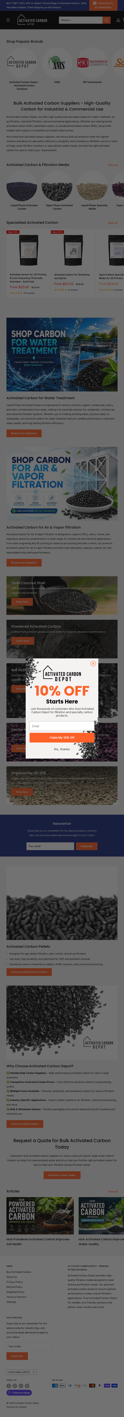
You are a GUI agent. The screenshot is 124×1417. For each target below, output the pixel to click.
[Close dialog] (93, 663)
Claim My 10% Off (62, 737)
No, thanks (62, 749)
